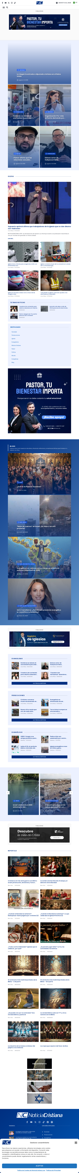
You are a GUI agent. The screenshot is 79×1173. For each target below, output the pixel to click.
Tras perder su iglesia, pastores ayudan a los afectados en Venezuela (54, 293)
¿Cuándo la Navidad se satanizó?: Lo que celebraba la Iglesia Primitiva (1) (54, 914)
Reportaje (12, 851)
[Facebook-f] (2, 3)
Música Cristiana (16, 345)
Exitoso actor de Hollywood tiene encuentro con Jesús (57, 664)
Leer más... (11, 238)
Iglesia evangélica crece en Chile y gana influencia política (58, 748)
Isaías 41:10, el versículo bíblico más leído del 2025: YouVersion (29, 748)
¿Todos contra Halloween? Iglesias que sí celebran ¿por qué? (22, 947)
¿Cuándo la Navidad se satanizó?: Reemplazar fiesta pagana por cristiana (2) (23, 914)
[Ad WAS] (39, 646)
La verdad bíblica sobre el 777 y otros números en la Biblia (53, 1013)
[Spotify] (52, 1122)
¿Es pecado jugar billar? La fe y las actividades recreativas (52, 947)
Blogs (12, 446)
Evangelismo (15, 342)
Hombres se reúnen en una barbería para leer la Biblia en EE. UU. (29, 664)
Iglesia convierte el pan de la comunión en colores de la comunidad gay (55, 264)
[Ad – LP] (39, 842)
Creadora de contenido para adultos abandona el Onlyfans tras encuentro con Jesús (28, 308)
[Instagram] (12, 3)
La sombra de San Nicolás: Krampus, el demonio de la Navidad (53, 881)
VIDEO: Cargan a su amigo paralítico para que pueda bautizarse (28, 738)
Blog (13, 362)
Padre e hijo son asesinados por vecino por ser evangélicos (58, 738)
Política (14, 352)
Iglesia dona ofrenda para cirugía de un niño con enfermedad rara (22, 264)
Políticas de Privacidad (53, 1170)
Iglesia (11, 176)
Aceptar (39, 1166)
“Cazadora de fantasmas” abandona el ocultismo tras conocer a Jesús (58, 675)
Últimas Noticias (17, 302)
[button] (76, 1143)
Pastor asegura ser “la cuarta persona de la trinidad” (28, 314)
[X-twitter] (9, 3)
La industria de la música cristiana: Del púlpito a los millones (21, 1047)
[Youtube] (5, 3)
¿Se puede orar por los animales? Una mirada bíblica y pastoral (21, 1013)
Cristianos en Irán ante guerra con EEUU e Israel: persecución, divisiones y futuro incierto (22, 882)
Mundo (14, 355)
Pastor (13, 349)
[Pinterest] (48, 1122)
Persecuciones (16, 335)
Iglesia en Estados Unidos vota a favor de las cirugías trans (21, 293)
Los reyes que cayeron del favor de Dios (54, 1046)
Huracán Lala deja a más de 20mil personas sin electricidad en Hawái (59, 308)
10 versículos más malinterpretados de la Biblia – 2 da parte (22, 980)
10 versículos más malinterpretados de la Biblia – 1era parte (54, 980)
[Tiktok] (15, 3)
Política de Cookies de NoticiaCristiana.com (31, 1170)
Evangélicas (15, 359)
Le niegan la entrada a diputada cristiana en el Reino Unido (25, 1132)
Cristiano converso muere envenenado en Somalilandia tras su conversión (28, 702)
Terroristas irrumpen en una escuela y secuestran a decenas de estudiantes (58, 712)
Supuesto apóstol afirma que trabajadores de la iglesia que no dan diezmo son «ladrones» (39, 227)
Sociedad (14, 332)
